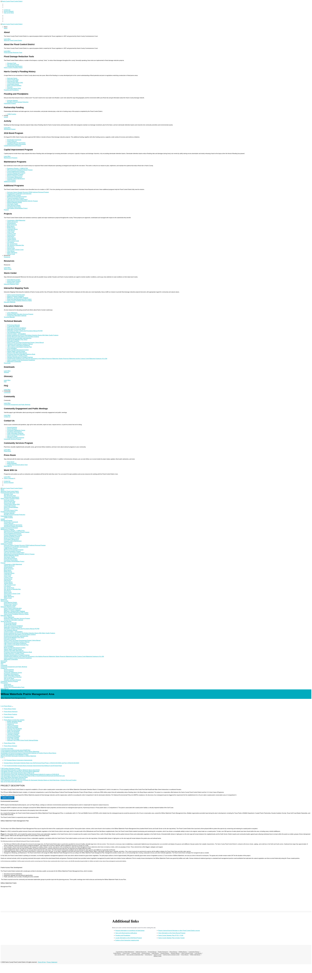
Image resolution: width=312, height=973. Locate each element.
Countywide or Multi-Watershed (13, 564)
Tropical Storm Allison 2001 (12, 504)
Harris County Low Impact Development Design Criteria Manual (22, 640)
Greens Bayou (8, 579)
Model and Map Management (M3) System (16, 612)
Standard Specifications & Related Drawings (17, 655)
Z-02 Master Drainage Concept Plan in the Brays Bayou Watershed (20, 771)
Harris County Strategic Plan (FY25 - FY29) (170, 935)
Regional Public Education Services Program (17, 618)
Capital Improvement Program (9, 527)
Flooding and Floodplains (8, 511)
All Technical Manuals (10, 623)
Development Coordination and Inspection (16, 546)
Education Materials (6, 615)
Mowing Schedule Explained (12, 609)
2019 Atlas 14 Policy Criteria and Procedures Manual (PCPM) (21, 628)
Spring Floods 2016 (9, 501)
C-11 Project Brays (6, 706)
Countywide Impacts (10, 506)
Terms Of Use (42, 962)
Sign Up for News (9, 678)
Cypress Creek (8, 577)
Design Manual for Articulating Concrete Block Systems (20, 634)
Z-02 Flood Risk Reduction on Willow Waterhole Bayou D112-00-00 (20, 770)
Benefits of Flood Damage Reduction (14, 514)
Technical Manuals (6, 621)
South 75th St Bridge (13, 739)
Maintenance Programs (7, 529)
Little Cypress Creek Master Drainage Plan (16, 644)
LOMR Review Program (11, 548)
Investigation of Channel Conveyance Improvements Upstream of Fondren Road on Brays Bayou (28, 753)
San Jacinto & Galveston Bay (12, 589)
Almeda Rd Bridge (12, 722)
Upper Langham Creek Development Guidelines (18, 658)
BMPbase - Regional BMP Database (14, 611)
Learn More (7, 39)
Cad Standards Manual (10, 630)
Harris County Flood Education (13, 608)
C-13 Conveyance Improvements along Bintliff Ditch (15, 750)
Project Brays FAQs (9, 743)
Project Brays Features (10, 714)
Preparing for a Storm (10, 605)
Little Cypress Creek (10, 585)
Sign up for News (9, 12)
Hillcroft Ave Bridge (12, 727)
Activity (3, 519)
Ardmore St (10, 724)
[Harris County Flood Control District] (11, 1)
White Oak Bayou (9, 596)
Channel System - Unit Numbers (13, 631)
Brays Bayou (7, 570)
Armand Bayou (8, 567)
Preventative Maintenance (11, 539)
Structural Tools (8, 494)
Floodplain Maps (9, 717)
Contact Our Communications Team (14, 687)
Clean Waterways (9, 617)
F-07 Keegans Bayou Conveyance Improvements (18, 760)
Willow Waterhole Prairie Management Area (13, 778)
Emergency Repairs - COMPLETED (14, 530)
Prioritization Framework (11, 522)
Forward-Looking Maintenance (13, 541)
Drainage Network (9, 513)
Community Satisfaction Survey (13, 672)
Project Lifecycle (8, 523)
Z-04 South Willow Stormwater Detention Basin (14, 777)
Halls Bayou (7, 580)
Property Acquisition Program (12, 551)
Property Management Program (13, 535)
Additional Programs (6, 544)
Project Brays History (10, 708)
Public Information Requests (12, 675)
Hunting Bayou (8, 582)
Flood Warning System (10, 602)
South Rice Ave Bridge (13, 730)
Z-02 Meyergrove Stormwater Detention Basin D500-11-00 (17, 773)
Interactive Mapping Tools (8, 606)
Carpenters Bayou (9, 573)
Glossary (3, 662)
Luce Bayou (7, 586)
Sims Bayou (7, 590)
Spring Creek (8, 592)
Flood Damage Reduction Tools (10, 492)
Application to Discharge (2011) (13, 627)
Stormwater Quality (9, 557)
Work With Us (5, 688)
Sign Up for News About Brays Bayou (11, 781)
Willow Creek (8, 598)
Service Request (8, 11)
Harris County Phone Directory (13, 677)
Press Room (4, 682)
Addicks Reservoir (9, 565)
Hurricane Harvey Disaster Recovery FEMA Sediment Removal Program (25, 545)
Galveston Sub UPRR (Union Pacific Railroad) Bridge (22, 740)
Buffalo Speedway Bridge (14, 721)
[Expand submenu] (12, 706)
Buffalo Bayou (8, 571)
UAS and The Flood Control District (14, 552)
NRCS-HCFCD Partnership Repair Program (16, 532)
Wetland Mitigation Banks (11, 555)
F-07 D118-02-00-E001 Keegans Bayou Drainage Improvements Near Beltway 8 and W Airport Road (33, 765)
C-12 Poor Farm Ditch (7, 748)
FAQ (2, 663)
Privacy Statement (52, 962)
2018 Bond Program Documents (13, 526)
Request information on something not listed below (129, 930)
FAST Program (8, 542)
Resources (4, 599)
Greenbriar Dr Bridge (13, 737)
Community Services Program (9, 681)
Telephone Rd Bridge (13, 733)
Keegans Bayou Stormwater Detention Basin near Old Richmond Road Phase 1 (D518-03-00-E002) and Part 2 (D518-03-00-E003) (41, 763)
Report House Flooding (10, 604)
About (2, 489)
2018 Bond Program (6, 520)
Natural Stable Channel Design (13, 649)
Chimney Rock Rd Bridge (14, 728)
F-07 (2, 757)
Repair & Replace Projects (11, 538)
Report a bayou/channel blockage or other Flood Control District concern (179, 930)
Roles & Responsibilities (11, 507)
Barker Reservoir (9, 568)
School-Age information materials (13, 620)
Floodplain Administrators (11, 674)
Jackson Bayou (8, 583)
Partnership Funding (6, 516)
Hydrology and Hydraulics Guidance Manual (16, 642)
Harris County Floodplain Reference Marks (16, 614)
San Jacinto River (9, 587)
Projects (3, 563)
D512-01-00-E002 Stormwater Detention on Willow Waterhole (18, 756)
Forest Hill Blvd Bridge (13, 736)
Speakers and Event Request (12, 680)
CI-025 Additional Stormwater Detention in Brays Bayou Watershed (20, 751)
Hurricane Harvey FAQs (11, 510)
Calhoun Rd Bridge (12, 725)
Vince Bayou (7, 595)
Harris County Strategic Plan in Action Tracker (171, 938)
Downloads (4, 661)
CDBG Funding (8, 517)
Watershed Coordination (11, 659)
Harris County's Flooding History (10, 498)
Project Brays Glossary (10, 746)
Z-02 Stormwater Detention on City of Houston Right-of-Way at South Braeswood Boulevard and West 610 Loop (33, 775)
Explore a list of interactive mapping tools (127, 940)
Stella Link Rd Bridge (13, 731)
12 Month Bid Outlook (10, 624)
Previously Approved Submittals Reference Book (18, 652)
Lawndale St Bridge (13, 734)
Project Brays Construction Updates (14, 720)
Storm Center (4, 601)
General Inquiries (9, 669)
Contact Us (7, 9)
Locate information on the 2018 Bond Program (128, 938)
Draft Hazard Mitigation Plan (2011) (14, 637)
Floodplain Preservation (11, 560)
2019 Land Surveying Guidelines (13, 625)
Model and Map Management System (14, 647)
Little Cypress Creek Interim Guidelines (15, 643)
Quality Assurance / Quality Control (14, 653)
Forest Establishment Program (12, 533)
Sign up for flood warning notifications (126, 933)
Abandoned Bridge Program (12, 536)
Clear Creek (7, 576)
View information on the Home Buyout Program (171, 933)
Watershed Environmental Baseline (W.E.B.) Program (19, 554)
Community (4, 665)
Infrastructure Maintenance (11, 497)
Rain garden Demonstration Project (14, 561)
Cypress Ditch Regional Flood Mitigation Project (14, 754)
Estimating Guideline (10, 639)
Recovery (6, 508)
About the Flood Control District (10, 491)
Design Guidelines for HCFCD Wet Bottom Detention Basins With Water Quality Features (29, 633)
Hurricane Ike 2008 (9, 503)
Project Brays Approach (10, 711)
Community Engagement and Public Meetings (14, 666)
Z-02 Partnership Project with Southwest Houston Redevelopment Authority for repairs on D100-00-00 (30, 774)
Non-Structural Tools (10, 495)
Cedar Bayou (8, 574)
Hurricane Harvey (9, 500)
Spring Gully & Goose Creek (12, 593)
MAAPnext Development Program (13, 549)
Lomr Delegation (8, 646)
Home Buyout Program (10, 558)
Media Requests (8, 685)
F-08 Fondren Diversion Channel (10, 768)
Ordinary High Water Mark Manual (13, 650)
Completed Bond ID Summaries (13, 525)
